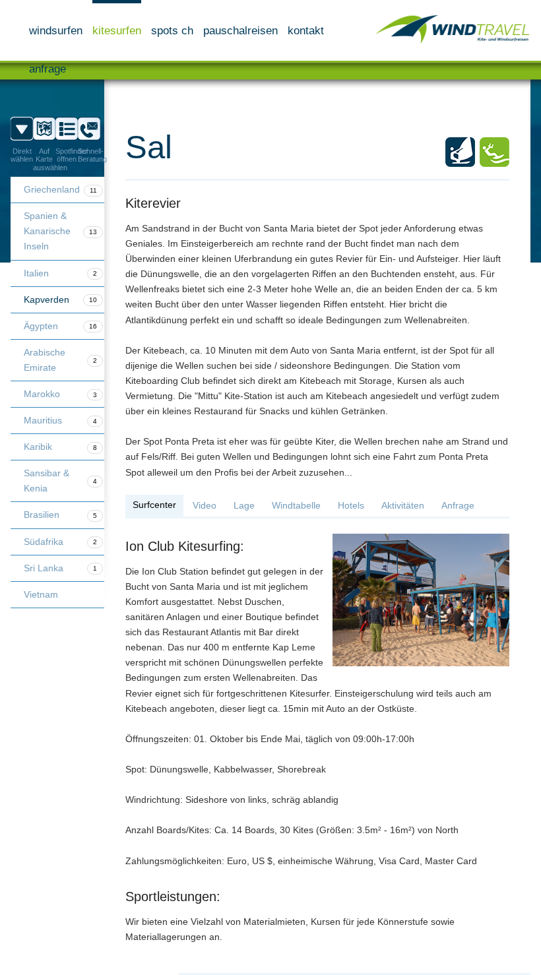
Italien (60, 273)
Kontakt (306, 30)
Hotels (351, 505)
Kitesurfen (116, 30)
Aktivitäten (402, 505)
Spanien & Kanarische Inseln (60, 230)
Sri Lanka (60, 568)
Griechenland (60, 189)
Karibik (60, 446)
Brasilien (60, 514)
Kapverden (60, 299)
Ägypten (60, 326)
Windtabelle (296, 505)
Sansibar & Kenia (60, 480)
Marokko (60, 394)
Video (204, 505)
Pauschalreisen (240, 30)
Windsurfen (55, 30)
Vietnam (41, 594)
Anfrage (47, 69)
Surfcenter (154, 504)
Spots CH (172, 30)
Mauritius (60, 420)
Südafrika (60, 541)
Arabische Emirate (60, 360)
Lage (244, 505)
